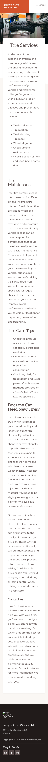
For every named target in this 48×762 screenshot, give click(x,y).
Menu (42, 5)
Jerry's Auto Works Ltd (11, 6)
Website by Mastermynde (30, 740)
